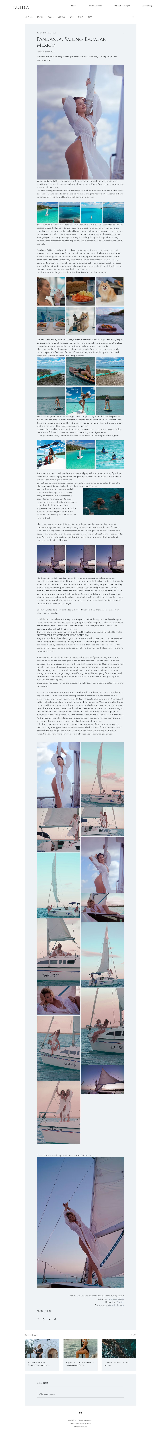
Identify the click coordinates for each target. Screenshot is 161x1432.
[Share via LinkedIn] (49, 1319)
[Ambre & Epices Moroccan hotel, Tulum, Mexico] (42, 1348)
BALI (71, 17)
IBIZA (90, 17)
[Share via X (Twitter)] (44, 1319)
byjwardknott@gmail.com (85, 1420)
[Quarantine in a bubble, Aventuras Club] (81, 1348)
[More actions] (122, 32)
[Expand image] (47, 212)
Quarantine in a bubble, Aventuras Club (80, 1364)
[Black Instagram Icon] (80, 1412)
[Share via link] (55, 1319)
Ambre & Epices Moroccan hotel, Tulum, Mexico (38, 1364)
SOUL (50, 17)
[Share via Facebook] (38, 1319)
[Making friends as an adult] (119, 1348)
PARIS (80, 17)
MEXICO (61, 17)
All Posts (28, 17)
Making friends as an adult (117, 1364)
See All (133, 1335)
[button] (133, 17)
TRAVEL (40, 17)
